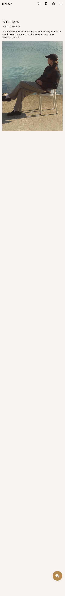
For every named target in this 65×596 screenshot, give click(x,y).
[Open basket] (53, 3)
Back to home (10, 26)
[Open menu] (60, 3)
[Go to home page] (7, 3)
